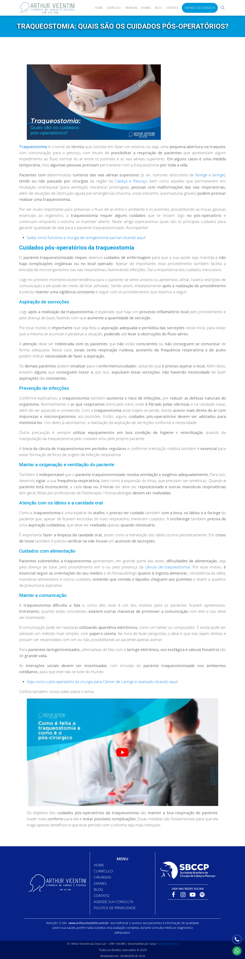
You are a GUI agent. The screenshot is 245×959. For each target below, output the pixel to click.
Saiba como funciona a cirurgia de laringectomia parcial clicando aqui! (86, 237)
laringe (218, 175)
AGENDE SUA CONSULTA (113, 901)
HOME (99, 865)
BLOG (98, 889)
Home (99, 8)
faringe (201, 175)
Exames (146, 8)
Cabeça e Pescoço (131, 181)
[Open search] (223, 8)
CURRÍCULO (103, 871)
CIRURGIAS (102, 877)
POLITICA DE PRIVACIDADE (115, 907)
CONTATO (101, 895)
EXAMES (100, 883)
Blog (158, 8)
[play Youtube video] (122, 752)
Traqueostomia (33, 146)
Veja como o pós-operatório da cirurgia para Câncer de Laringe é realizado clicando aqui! (102, 681)
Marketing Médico (167, 943)
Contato (172, 8)
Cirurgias (131, 8)
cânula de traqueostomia (167, 567)
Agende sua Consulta (200, 8)
